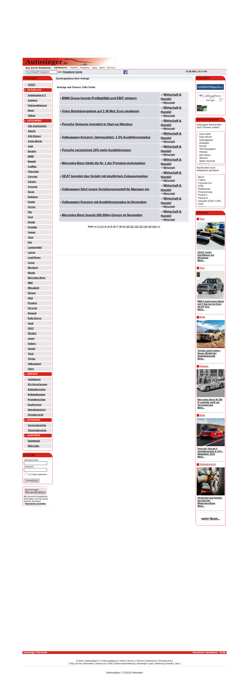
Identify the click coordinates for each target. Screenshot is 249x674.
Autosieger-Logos (145, 663)
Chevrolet (33, 171)
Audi (30, 146)
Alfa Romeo (34, 136)
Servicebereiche (37, 425)
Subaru (32, 343)
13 (141, 226)
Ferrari (31, 207)
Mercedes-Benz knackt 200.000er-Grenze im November (102, 215)
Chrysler (33, 176)
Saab (30, 323)
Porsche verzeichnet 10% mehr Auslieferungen (96, 150)
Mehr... (201, 260)
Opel (30, 298)
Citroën (32, 181)
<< (95, 226)
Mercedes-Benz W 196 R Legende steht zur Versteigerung (209, 402)
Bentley (32, 151)
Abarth (31, 131)
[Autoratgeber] (211, 140)
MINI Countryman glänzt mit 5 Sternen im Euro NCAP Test (210, 304)
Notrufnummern (37, 409)
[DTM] (211, 186)
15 (150, 226)
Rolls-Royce (34, 318)
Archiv (79, 663)
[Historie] (211, 152)
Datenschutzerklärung (124, 663)
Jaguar (32, 232)
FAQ (72, 663)
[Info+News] (211, 155)
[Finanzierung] (211, 192)
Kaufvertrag (34, 404)
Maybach (33, 267)
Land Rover (34, 257)
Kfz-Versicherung (37, 384)
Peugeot (32, 303)
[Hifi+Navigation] (211, 149)
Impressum (101, 663)
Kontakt (169, 663)
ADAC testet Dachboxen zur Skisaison (205, 255)
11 (132, 226)
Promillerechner (37, 399)
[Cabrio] (211, 180)
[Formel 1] (211, 195)
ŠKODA (32, 333)
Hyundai (32, 227)
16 (154, 226)
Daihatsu (33, 197)
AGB (110, 663)
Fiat (30, 212)
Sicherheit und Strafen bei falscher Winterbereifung (209, 501)
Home (80, 661)
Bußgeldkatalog (36, 394)
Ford (30, 217)
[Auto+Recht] (211, 137)
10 (127, 226)
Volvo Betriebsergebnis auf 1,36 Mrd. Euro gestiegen (100, 111)
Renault (32, 313)
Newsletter (89, 663)
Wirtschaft (169, 102)
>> (159, 226)
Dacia (31, 191)
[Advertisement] (124, 28)
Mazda (31, 272)
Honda (31, 222)
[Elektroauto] (211, 189)
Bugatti (32, 161)
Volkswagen (34, 363)
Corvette (33, 186)
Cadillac (32, 166)
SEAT (31, 328)
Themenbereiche (37, 430)
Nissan (32, 293)
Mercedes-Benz (36, 277)
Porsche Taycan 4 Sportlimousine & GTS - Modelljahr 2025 (210, 451)
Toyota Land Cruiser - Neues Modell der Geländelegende (209, 353)
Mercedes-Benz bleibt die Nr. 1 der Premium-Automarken (103, 163)
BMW (31, 156)
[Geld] (211, 204)
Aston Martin (35, 141)
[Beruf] (211, 177)
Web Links (33, 446)
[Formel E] (211, 198)
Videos (31, 115)
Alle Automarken (37, 126)
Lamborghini (35, 247)
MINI (30, 283)
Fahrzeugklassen (37, 105)
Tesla (31, 353)
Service (130, 661)
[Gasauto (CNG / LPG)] (211, 201)
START (31, 84)
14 (145, 226)
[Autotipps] (211, 143)
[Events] (211, 146)
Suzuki (31, 348)
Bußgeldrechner (37, 389)
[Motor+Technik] (211, 161)
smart (31, 338)
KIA (30, 242)
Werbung (159, 663)
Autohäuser (34, 379)
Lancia (31, 252)
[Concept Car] (211, 183)
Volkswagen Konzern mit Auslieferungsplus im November (104, 202)
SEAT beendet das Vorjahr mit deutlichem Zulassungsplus (105, 176)
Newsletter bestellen (35, 503)
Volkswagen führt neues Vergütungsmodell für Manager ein (105, 189)
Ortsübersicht (35, 414)
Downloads (34, 441)
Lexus (31, 262)
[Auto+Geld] (211, 134)
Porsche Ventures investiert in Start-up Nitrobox (97, 124)
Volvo (31, 369)
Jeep (30, 237)
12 (136, 226)
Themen (140, 661)
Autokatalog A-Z (37, 95)
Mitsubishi (33, 288)
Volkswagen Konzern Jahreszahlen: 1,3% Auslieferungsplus (106, 137)
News (31, 110)
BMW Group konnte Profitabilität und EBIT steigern (99, 98)
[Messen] (211, 158)
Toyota (31, 358)
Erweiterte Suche (72, 72)
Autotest (32, 100)
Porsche (32, 308)
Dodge (31, 202)
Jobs (177, 663)
